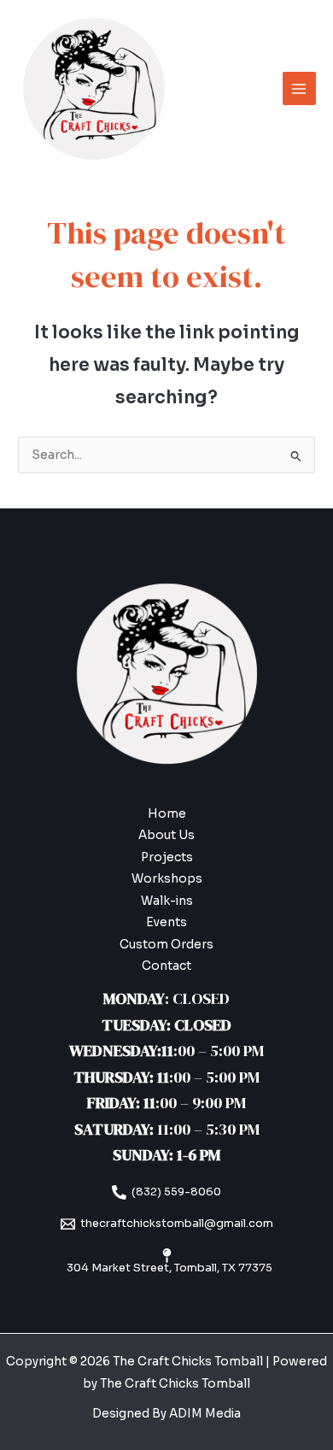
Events (166, 922)
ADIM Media (205, 1413)
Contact (166, 966)
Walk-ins (167, 901)
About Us (166, 835)
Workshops (166, 879)
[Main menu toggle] (299, 88)
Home (167, 814)
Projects (167, 857)
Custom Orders (166, 944)
